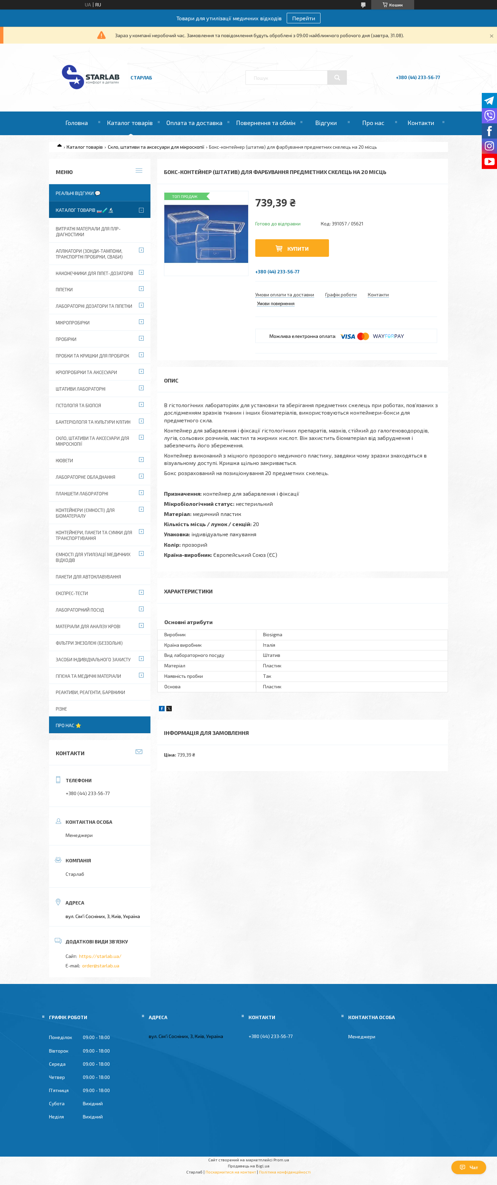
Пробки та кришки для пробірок (92, 356)
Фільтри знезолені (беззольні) (89, 643)
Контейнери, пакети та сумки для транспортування (94, 535)
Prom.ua (281, 1159)
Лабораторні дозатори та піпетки (94, 306)
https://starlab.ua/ (100, 956)
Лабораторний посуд (80, 610)
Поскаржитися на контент (231, 1171)
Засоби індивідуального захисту (93, 659)
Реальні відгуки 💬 (78, 193)
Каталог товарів (130, 122)
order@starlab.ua (100, 965)
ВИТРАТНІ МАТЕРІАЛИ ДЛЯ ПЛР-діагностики (88, 231)
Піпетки (64, 289)
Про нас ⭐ (68, 725)
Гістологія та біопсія (78, 405)
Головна (76, 122)
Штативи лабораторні (80, 389)
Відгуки (326, 122)
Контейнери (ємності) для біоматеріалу (85, 513)
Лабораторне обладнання (85, 477)
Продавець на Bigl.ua (248, 1165)
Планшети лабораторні (82, 493)
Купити (298, 248)
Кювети (64, 460)
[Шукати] (337, 78)
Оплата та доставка (194, 122)
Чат (474, 1167)
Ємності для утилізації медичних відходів (93, 557)
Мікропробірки (73, 322)
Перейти (303, 18)
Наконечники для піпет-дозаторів (94, 273)
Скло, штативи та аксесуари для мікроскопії (156, 147)
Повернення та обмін (265, 122)
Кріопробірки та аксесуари (86, 372)
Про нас (373, 122)
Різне (61, 709)
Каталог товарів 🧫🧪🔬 (85, 210)
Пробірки (66, 339)
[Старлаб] (90, 92)
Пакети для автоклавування (88, 576)
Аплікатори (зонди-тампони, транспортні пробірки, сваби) (89, 254)
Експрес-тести (72, 593)
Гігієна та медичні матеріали (88, 676)
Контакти (420, 122)
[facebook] (162, 709)
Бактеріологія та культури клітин (93, 422)
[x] (169, 709)
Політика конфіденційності (285, 1171)
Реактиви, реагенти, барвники (90, 692)
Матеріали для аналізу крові (88, 626)
